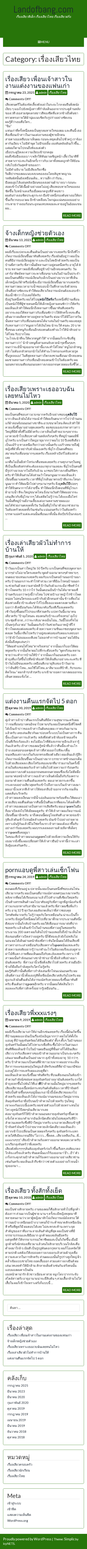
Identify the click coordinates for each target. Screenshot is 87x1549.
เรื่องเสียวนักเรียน (18, 1470)
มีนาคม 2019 (16, 1425)
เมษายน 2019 (16, 1420)
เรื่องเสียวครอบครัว (19, 1464)
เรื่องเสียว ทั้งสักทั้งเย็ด (33, 1190)
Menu (44, 42)
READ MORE (72, 215)
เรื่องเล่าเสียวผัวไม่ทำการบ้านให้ (38, 546)
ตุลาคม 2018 (16, 1437)
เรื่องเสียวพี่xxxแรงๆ (30, 1012)
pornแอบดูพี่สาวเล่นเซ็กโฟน (42, 869)
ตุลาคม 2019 (16, 1408)
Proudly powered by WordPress (27, 1539)
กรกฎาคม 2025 (17, 1385)
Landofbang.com (43, 9)
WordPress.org (17, 1520)
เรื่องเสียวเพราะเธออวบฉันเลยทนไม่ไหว (39, 392)
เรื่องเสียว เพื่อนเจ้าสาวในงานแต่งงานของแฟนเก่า (38, 82)
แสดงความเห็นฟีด (19, 1514)
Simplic (69, 1539)
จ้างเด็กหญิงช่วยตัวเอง (34, 232)
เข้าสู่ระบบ (14, 1503)
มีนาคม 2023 (16, 1391)
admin (42, 92)
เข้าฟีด (11, 1509)
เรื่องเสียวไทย (58, 92)
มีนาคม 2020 (16, 1397)
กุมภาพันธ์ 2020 (18, 1402)
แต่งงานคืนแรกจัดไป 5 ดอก (41, 701)
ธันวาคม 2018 (16, 1431)
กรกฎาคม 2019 (17, 1414)
